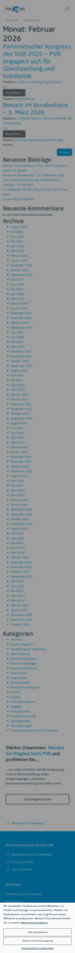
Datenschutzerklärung (34, 922)
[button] (37, 932)
